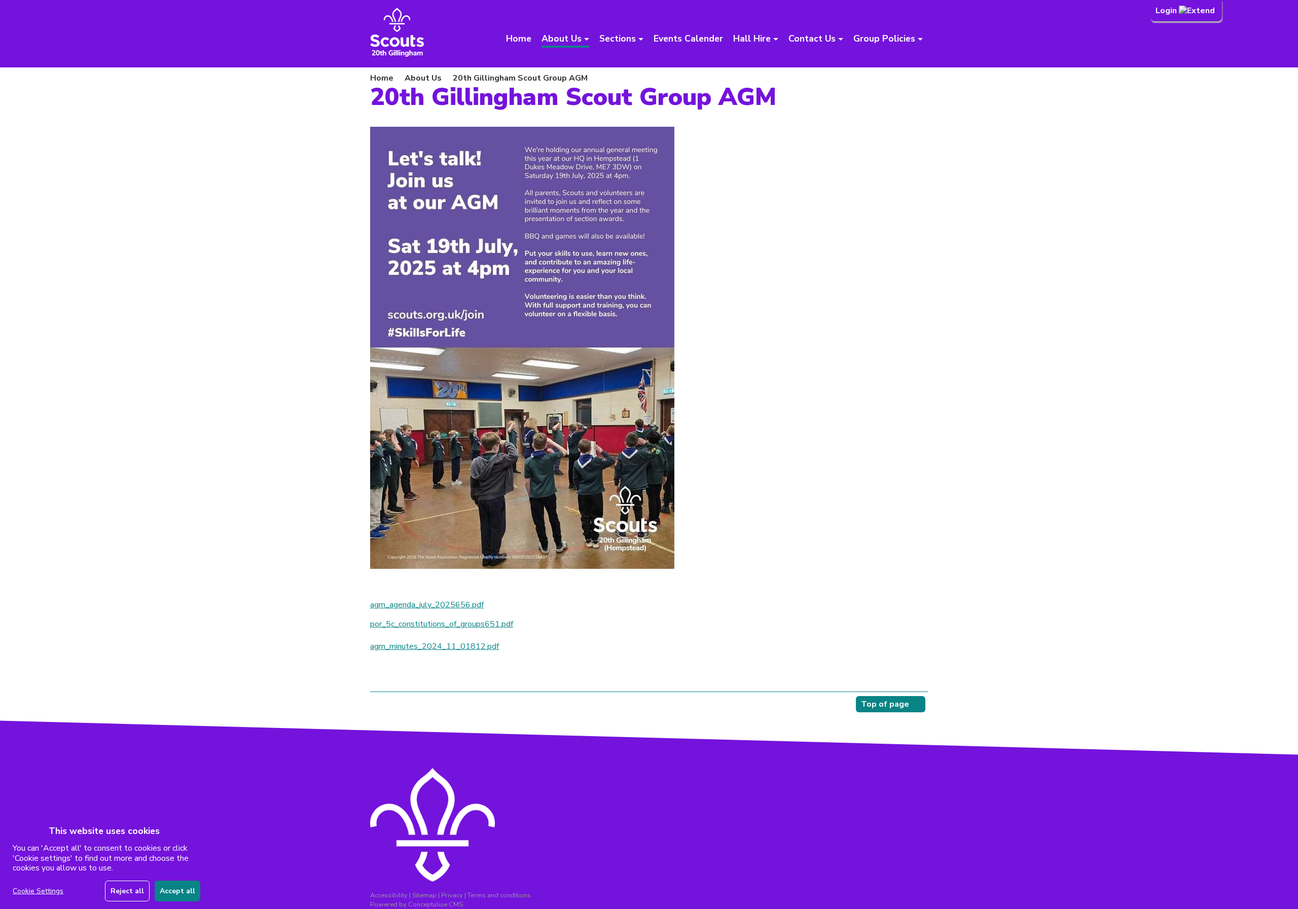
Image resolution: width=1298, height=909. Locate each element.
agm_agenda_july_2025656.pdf (427, 604)
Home (518, 38)
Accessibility (389, 895)
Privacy (452, 895)
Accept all (177, 891)
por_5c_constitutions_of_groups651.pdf (441, 624)
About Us (423, 78)
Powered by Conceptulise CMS (416, 904)
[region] (106, 864)
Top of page (885, 704)
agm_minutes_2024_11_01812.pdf (434, 646)
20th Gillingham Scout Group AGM (520, 78)
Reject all (127, 891)
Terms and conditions (499, 895)
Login (1167, 11)
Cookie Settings (38, 891)
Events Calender (688, 38)
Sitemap (424, 895)
